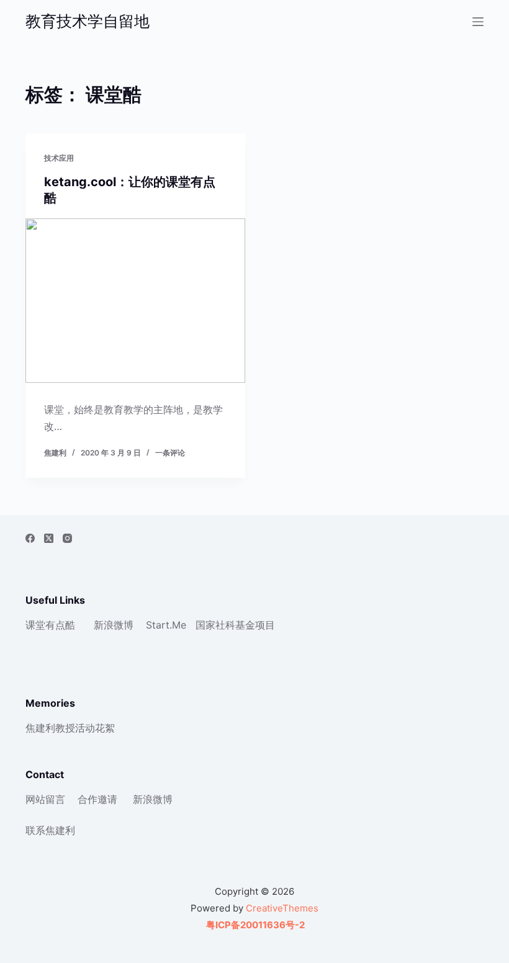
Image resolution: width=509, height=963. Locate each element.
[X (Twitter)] (48, 538)
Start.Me (166, 625)
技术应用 (59, 158)
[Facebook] (30, 538)
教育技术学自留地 (87, 21)
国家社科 (215, 625)
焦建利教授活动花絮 (70, 728)
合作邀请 (97, 799)
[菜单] (478, 21)
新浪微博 (114, 625)
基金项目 (255, 625)
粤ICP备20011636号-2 (254, 925)
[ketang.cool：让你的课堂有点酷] (135, 300)
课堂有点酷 (50, 625)
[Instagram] (67, 538)
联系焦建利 (50, 830)
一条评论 (170, 452)
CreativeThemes (282, 908)
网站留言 (45, 799)
